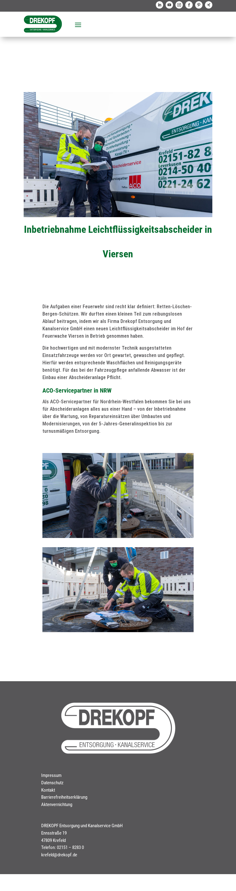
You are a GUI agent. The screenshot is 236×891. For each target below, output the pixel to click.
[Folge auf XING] (208, 5)
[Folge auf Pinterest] (199, 5)
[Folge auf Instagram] (179, 5)
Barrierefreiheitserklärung (64, 797)
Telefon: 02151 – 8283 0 (62, 847)
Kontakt (48, 790)
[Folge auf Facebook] (189, 5)
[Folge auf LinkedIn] (159, 5)
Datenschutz (52, 782)
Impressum (51, 775)
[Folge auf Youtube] (169, 5)
